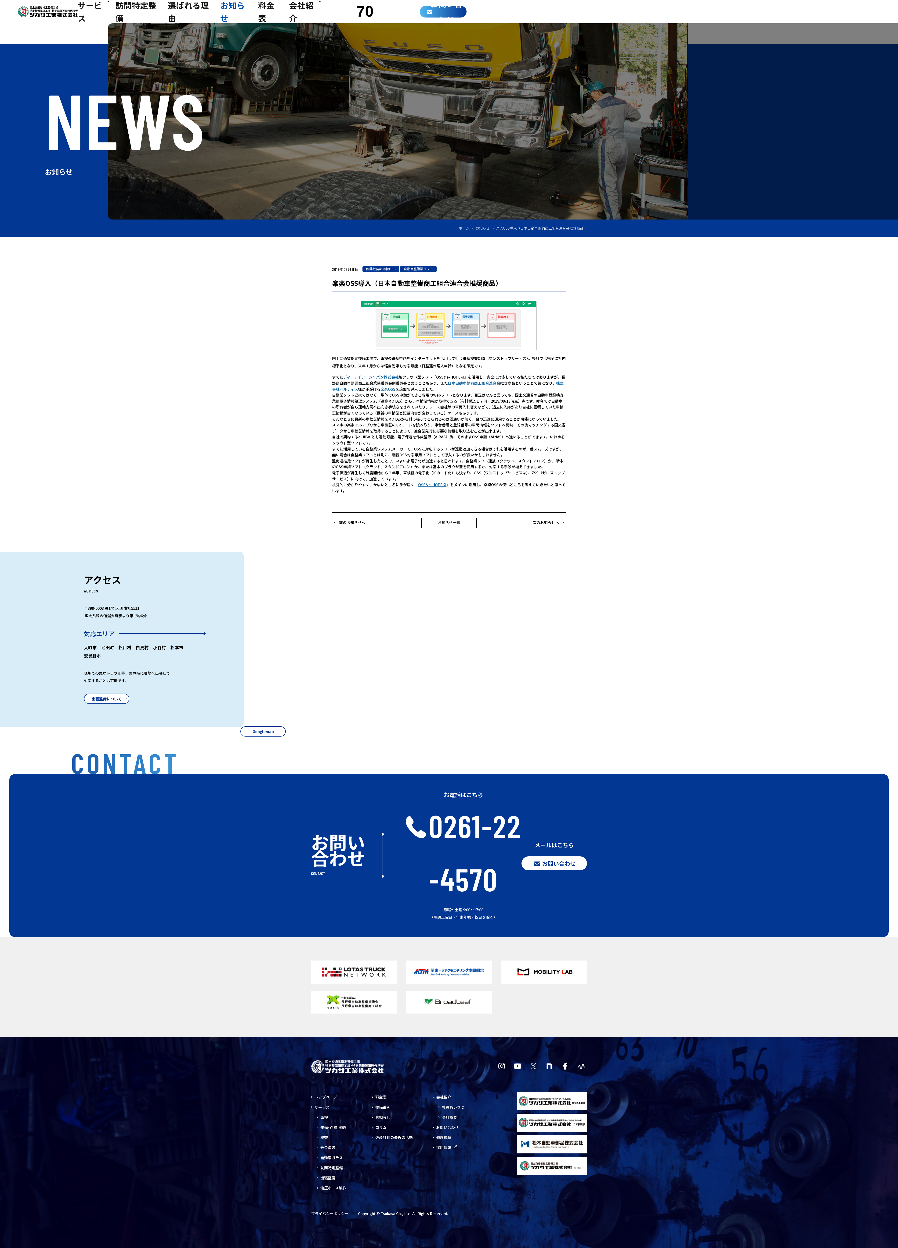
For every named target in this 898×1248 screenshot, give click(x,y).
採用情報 (443, 1147)
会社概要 (449, 1117)
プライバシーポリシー (329, 1213)
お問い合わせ (447, 1127)
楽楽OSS (387, 389)
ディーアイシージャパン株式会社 (371, 377)
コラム (381, 1127)
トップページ (326, 1097)
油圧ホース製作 (333, 1188)
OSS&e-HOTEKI (432, 484)
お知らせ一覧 (449, 522)
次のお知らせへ (546, 522)
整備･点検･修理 (333, 1127)
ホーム (464, 228)
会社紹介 (443, 1097)
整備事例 (382, 1107)
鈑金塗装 (327, 1147)
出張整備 (327, 1178)
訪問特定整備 (331, 1167)
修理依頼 (443, 1137)
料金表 (381, 1097)
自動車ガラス (331, 1157)
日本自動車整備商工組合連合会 (474, 383)
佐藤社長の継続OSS (381, 268)
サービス (322, 1107)
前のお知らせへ (352, 522)
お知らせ (483, 228)
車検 (324, 1117)
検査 (324, 1137)
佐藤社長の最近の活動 (394, 1137)
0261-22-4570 (475, 852)
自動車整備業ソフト (418, 268)
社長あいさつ (453, 1107)
